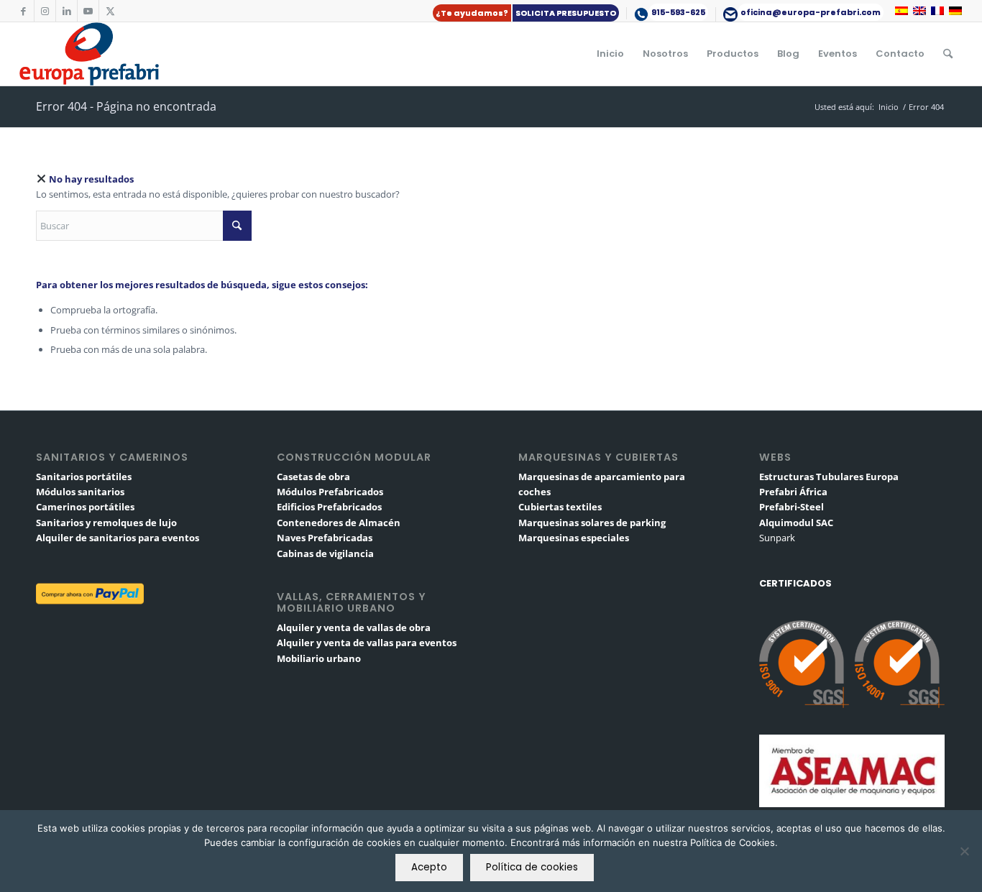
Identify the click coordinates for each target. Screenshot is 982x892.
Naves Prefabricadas (324, 537)
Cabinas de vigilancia (325, 553)
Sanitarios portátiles (84, 476)
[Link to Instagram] (45, 11)
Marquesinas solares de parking (592, 522)
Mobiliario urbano (319, 658)
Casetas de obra (313, 476)
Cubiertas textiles (560, 506)
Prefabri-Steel (791, 506)
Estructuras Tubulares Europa (829, 476)
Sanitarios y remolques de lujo (106, 522)
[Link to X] (110, 11)
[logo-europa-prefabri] (89, 54)
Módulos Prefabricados (330, 491)
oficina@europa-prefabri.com (810, 12)
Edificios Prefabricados (329, 506)
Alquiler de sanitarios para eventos (117, 537)
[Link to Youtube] (88, 11)
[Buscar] (948, 54)
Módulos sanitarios (80, 491)
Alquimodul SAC (796, 522)
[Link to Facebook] (23, 11)
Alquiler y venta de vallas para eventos (366, 642)
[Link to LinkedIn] (66, 11)
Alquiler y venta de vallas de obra (354, 627)
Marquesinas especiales (573, 537)
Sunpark (777, 537)
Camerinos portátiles (85, 506)
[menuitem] (526, 13)
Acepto (429, 867)
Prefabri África (793, 491)
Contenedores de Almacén (338, 522)
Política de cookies (532, 867)
